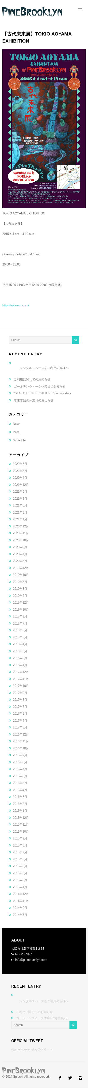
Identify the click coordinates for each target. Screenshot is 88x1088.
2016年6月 (20, 776)
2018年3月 (20, 651)
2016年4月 (20, 790)
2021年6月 (20, 505)
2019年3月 (20, 588)
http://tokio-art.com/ (15, 305)
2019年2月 (20, 595)
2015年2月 (20, 880)
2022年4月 (20, 477)
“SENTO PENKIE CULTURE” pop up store (42, 393)
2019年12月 (21, 568)
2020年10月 (21, 540)
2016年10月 (21, 748)
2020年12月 (21, 526)
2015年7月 (20, 852)
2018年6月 (20, 630)
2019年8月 (20, 582)
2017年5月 (20, 713)
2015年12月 (21, 817)
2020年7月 (20, 554)
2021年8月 (20, 498)
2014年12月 (21, 894)
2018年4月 (20, 644)
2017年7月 (20, 706)
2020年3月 (20, 561)
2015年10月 (21, 831)
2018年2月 (20, 658)
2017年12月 (21, 672)
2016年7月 (20, 769)
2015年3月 (20, 873)
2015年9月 (20, 838)
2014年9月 (20, 908)
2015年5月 (20, 866)
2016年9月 (20, 755)
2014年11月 (21, 901)
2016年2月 (20, 804)
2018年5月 (20, 637)
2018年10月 (21, 609)
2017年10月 (21, 686)
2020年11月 (21, 533)
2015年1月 (20, 887)
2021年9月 (20, 491)
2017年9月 (20, 693)
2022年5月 (20, 471)
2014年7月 (20, 915)
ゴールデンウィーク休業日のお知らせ (40, 386)
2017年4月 (20, 720)
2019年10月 (21, 575)
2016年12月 (21, 734)
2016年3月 (20, 797)
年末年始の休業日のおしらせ (34, 400)
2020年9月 (20, 547)
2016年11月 (21, 741)
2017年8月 (20, 699)
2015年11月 (21, 824)
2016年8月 (20, 762)
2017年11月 (21, 679)
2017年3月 (20, 727)
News (16, 424)
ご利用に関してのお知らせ (32, 379)
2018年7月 (20, 623)
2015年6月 (20, 859)
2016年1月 (20, 810)
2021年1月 (20, 519)
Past (16, 432)
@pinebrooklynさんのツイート (32, 1049)
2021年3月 (20, 512)
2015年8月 (20, 845)
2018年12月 (21, 602)
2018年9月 (20, 616)
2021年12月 (21, 485)
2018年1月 (20, 665)
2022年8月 (20, 464)
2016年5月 (20, 783)
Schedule (19, 440)
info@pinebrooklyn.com (31, 959)
